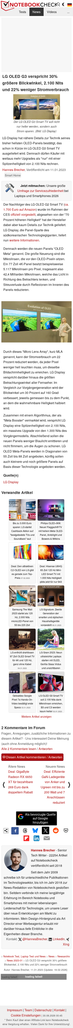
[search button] (58, 4)
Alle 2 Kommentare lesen (18, 748)
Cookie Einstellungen (26, 1015)
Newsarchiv (63, 956)
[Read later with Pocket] (66, 830)
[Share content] (6, 830)
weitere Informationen (24, 240)
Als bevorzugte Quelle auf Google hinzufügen (40, 818)
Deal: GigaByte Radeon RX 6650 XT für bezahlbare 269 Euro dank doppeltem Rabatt (20, 781)
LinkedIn (58, 939)
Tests (22, 12)
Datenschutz (43, 1010)
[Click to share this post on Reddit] (55, 830)
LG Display (10, 482)
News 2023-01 (15, 960)
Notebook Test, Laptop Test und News (24, 956)
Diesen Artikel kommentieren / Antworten (33, 757)
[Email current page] (46, 838)
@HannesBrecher (34, 939)
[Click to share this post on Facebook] (15, 830)
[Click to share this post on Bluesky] (35, 830)
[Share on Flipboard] (26, 838)
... (68, 12)
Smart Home (13, 175)
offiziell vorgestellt (23, 214)
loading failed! (9, 977)
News (36, 12)
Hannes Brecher (13, 169)
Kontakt (59, 1010)
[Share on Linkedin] (36, 838)
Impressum (14, 1010)
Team (28, 1010)
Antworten (46, 748)
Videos (52, 12)
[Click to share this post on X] (45, 830)
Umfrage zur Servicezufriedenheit (40, 190)
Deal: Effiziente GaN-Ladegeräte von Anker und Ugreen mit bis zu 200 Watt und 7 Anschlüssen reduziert (53, 786)
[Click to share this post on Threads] (25, 830)
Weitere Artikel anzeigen (36, 716)
